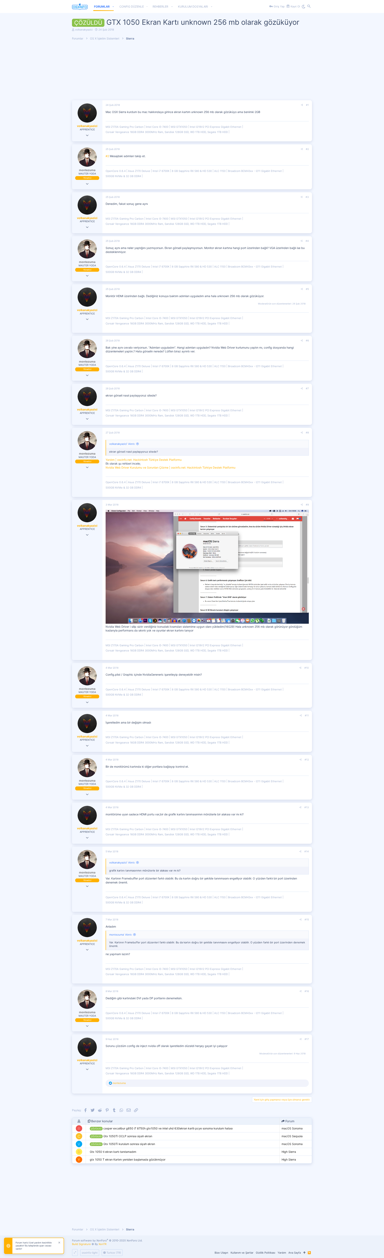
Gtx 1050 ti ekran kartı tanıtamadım (113, 1151)
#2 (307, 149)
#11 (307, 715)
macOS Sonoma (292, 1128)
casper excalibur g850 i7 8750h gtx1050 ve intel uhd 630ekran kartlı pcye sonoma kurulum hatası (162, 1128)
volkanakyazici (84, 29)
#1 (307, 104)
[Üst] (304, 1253)
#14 (306, 851)
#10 (306, 667)
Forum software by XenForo (107, 1240)
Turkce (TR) (113, 1252)
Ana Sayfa (294, 1252)
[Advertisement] (192, 72)
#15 (307, 919)
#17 (307, 1039)
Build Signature (81, 1244)
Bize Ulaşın (221, 1252)
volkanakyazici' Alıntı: (122, 443)
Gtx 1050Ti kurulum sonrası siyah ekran (123, 1144)
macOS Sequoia (292, 1136)
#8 (307, 432)
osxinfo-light (90, 1252)
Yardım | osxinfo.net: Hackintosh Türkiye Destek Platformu (144, 459)
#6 (307, 340)
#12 (307, 759)
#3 (307, 196)
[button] (113, 6)
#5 (307, 288)
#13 (306, 807)
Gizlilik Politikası (265, 1252)
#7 (307, 388)
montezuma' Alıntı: (120, 934)
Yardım (282, 1252)
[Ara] (309, 6)
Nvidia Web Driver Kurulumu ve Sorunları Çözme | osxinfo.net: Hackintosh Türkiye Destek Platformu (170, 467)
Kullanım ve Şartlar (242, 1252)
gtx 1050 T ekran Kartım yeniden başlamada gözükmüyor (127, 1159)
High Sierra (289, 1151)
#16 (307, 991)
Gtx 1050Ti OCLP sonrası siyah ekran (121, 1136)
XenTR (102, 1244)
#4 (307, 240)
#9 (307, 504)
